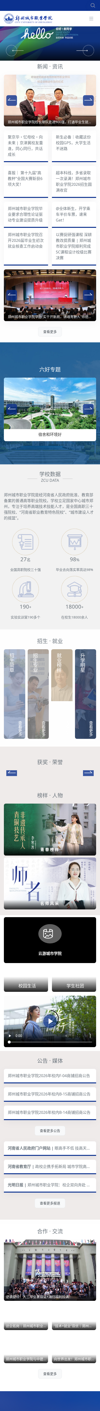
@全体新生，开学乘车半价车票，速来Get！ (73, 214)
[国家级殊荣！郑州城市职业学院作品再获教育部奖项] (50, 782)
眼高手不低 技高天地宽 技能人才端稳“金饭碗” (52, 1168)
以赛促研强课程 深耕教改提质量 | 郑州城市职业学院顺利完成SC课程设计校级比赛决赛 (74, 246)
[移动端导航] (91, 19)
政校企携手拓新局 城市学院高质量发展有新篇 (52, 1186)
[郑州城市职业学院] (28, 18)
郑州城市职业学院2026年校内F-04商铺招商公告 (49, 1096)
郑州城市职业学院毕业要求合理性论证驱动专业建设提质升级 (25, 214)
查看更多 (50, 331)
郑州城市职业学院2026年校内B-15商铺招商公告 (49, 1114)
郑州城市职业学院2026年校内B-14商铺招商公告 (49, 1132)
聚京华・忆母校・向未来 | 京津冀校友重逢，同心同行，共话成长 (25, 145)
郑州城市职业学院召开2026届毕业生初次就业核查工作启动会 (26, 240)
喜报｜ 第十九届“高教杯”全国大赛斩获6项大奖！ (25, 178)
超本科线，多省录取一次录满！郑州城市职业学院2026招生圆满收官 (74, 181)
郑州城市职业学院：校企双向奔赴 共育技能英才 (52, 1205)
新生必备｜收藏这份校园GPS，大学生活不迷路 (73, 142)
